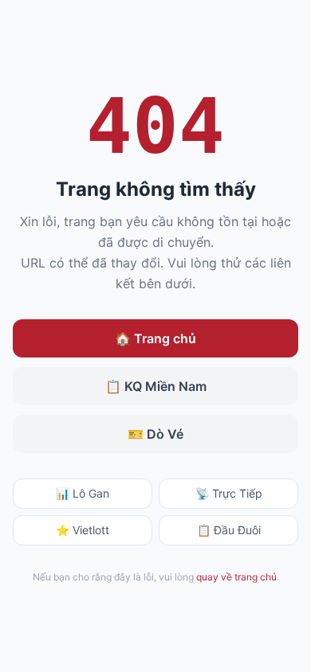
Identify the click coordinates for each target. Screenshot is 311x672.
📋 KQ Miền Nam (156, 386)
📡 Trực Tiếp (228, 493)
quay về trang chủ (236, 577)
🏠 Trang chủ (155, 338)
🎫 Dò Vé (155, 434)
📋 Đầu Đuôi (229, 530)
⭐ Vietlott (82, 530)
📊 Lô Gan (82, 493)
